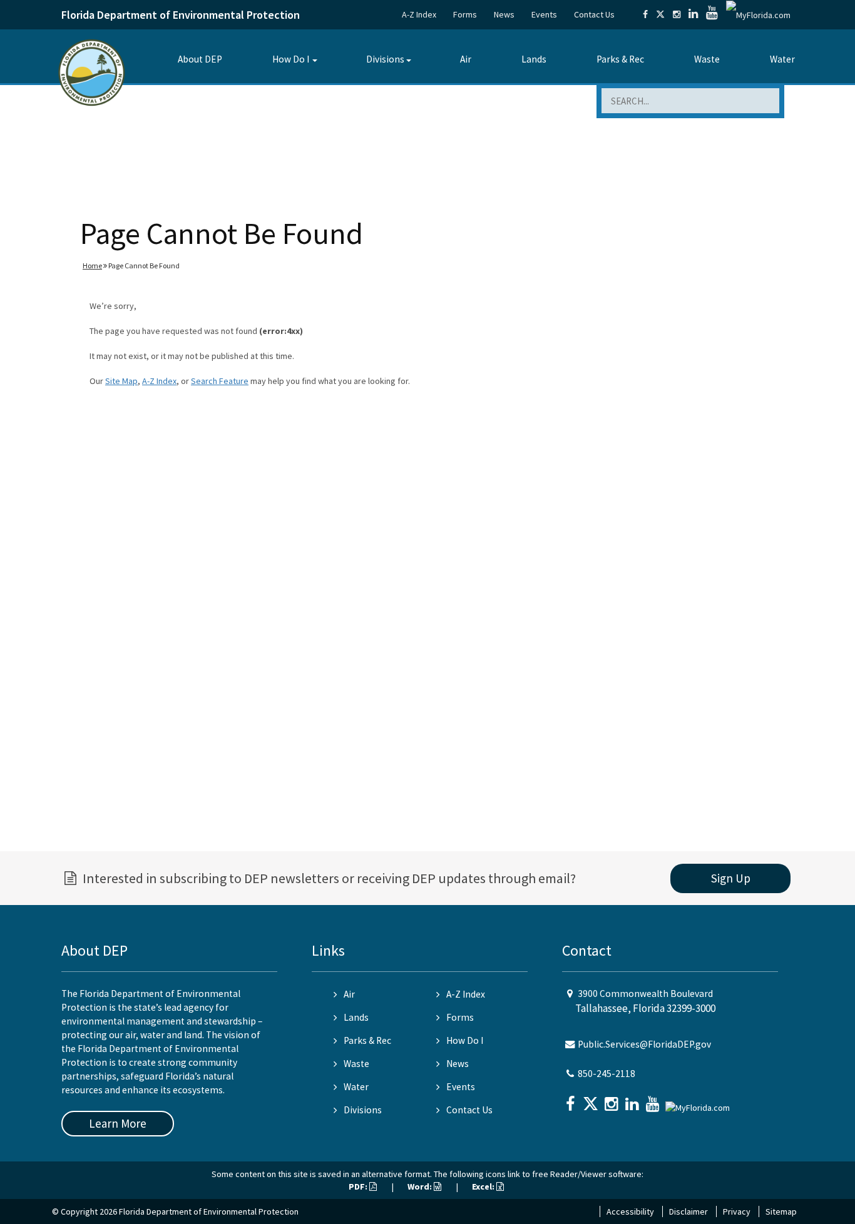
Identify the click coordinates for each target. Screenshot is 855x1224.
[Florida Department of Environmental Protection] (92, 71)
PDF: (359, 1186)
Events (544, 14)
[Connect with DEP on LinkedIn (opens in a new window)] (693, 14)
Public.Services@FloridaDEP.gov (644, 1044)
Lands (533, 59)
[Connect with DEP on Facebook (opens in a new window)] (645, 14)
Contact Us (594, 14)
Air (465, 59)
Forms (465, 14)
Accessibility (630, 1211)
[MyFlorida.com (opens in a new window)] (758, 14)
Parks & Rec (620, 59)
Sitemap (781, 1211)
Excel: (484, 1186)
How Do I (290, 59)
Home (92, 265)
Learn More (117, 1123)
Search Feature (219, 381)
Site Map (121, 381)
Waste (707, 59)
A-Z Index (419, 14)
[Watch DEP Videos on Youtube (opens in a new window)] (712, 14)
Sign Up (730, 878)
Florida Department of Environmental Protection (180, 15)
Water (782, 59)
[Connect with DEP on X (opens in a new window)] (660, 14)
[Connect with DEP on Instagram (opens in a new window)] (676, 14)
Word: (420, 1186)
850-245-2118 (606, 1074)
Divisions (385, 59)
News (504, 14)
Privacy (736, 1211)
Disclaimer (688, 1211)
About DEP (200, 59)
